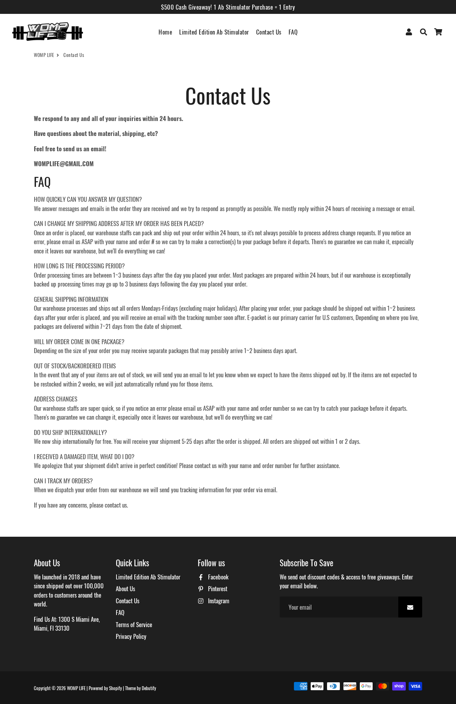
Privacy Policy (131, 636)
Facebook (217, 576)
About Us (125, 588)
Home (165, 31)
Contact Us (268, 31)
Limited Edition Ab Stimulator (214, 31)
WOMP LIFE (44, 55)
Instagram (218, 600)
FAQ (293, 31)
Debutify (149, 688)
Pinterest (217, 588)
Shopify (115, 688)
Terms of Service (134, 624)
